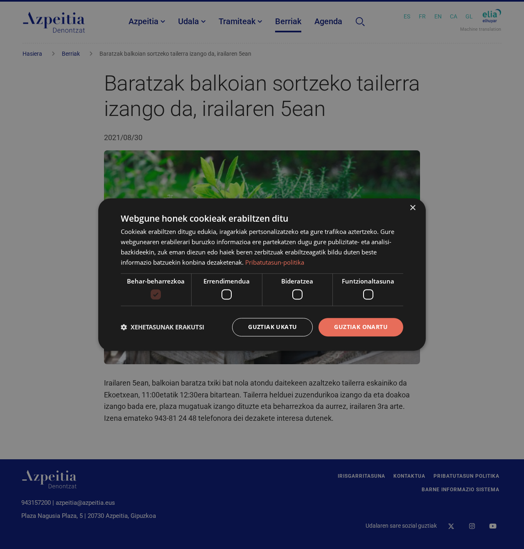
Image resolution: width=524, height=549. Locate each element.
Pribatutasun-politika (274, 262)
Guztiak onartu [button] (361, 327)
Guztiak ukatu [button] (272, 327)
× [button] (412, 208)
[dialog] (262, 274)
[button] (162, 326)
